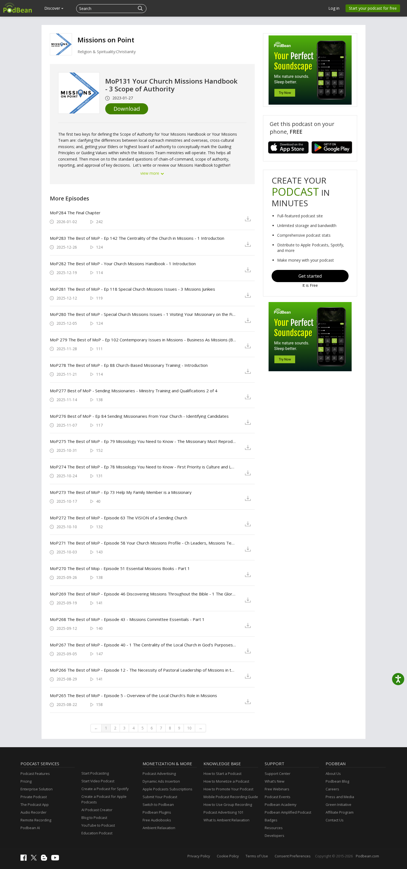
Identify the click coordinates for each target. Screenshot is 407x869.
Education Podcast (96, 833)
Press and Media (340, 796)
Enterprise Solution (36, 789)
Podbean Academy (281, 804)
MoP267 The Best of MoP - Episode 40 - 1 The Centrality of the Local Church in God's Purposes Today (143, 644)
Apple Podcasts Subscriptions (167, 789)
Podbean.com (367, 855)
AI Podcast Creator (96, 809)
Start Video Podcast (97, 780)
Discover (52, 8)
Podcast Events (277, 796)
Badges (271, 820)
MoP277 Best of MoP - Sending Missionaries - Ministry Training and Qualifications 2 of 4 (133, 390)
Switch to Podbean (158, 804)
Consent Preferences (293, 855)
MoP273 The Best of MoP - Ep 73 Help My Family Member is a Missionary (121, 492)
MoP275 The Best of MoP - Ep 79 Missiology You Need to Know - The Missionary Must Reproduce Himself (143, 441)
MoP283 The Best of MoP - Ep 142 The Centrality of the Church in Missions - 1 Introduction (137, 238)
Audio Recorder (33, 812)
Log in (333, 8)
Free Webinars (277, 789)
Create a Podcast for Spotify (105, 788)
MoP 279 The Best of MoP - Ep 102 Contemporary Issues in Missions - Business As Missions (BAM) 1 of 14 (143, 339)
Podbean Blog (337, 781)
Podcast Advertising (159, 773)
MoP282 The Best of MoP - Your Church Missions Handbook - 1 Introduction (123, 263)
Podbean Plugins (157, 812)
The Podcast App (34, 804)
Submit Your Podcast (160, 796)
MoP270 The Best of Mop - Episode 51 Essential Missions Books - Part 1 (120, 568)
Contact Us (335, 820)
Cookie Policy (228, 855)
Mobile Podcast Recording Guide (231, 796)
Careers (332, 789)
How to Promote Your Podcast (228, 789)
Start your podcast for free (373, 8)
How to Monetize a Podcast (226, 781)
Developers (274, 835)
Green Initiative (338, 804)
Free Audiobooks (157, 820)
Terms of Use (257, 855)
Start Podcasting (95, 773)
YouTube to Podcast (98, 825)
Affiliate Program (340, 812)
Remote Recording (35, 820)
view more (150, 173)
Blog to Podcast (94, 817)
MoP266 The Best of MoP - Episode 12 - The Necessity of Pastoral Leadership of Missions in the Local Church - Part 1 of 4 (143, 669)
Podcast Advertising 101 (223, 812)
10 (189, 728)
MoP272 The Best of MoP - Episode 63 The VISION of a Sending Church (118, 517)
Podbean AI (30, 827)
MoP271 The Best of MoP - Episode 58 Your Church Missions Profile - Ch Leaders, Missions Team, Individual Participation (143, 542)
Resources (274, 827)
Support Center (277, 773)
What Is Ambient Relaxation (226, 820)
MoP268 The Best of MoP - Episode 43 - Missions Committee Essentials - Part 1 (127, 619)
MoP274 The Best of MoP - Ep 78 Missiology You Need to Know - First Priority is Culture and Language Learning (143, 466)
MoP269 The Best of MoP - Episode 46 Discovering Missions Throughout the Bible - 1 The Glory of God (143, 593)
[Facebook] (24, 859)
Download (127, 108)
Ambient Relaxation (159, 827)
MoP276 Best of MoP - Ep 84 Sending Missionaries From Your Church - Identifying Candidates (139, 416)
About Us (333, 773)
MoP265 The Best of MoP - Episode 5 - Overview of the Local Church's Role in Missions (133, 695)
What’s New (274, 781)
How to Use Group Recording (228, 804)
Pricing (26, 781)
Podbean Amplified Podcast (288, 812)
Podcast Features (35, 773)
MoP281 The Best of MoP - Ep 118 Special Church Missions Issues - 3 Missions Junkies (132, 289)
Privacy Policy (198, 855)
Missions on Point (106, 39)
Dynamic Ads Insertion (161, 781)
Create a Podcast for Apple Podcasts (104, 799)
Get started (310, 276)
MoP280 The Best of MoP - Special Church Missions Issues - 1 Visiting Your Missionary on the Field (143, 314)
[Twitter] (35, 859)
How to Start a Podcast (222, 773)
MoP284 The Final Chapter (75, 212)
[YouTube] (56, 859)
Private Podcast (33, 796)
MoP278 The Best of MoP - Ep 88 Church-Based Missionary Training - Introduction (129, 365)
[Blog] (45, 859)
